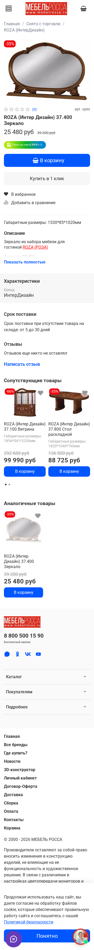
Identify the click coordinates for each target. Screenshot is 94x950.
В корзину (25, 471)
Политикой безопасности (28, 922)
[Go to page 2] (9, 484)
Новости (12, 761)
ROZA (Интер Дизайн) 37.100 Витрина (25, 427)
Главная (12, 23)
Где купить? (15, 753)
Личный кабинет (20, 778)
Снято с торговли (43, 23)
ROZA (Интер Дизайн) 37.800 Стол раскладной (69, 429)
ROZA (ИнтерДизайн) (24, 30)
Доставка (13, 794)
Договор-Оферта (20, 786)
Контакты (14, 819)
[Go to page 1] (6, 484)
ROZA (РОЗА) (35, 247)
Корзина (12, 828)
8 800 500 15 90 (24, 636)
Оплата (11, 811)
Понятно (47, 936)
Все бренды (15, 744)
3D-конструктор (19, 769)
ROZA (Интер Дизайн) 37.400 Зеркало (19, 561)
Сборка (11, 803)
